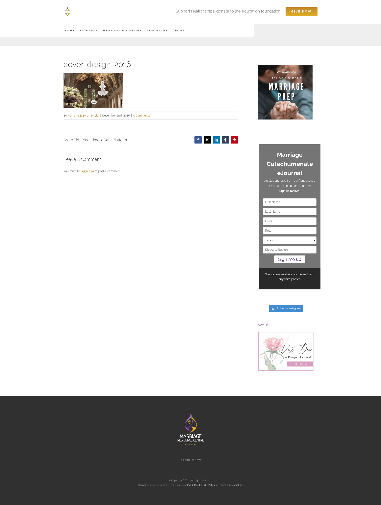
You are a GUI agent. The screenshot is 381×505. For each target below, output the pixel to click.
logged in (87, 171)
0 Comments (141, 115)
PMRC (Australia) (196, 485)
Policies (212, 485)
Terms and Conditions (231, 485)
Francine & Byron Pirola (83, 115)
